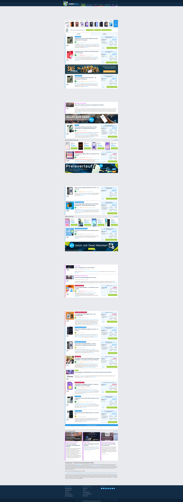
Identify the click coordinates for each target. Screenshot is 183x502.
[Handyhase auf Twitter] (107, 488)
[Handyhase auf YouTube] (112, 488)
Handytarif (95, 4)
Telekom (108, 472)
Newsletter (110, 1)
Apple (67, 472)
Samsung (103, 472)
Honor (81, 472)
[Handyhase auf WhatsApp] (105, 488)
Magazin (113, 4)
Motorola (87, 472)
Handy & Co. (101, 4)
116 (67, 160)
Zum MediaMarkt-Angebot (111, 62)
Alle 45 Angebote (103, 87)
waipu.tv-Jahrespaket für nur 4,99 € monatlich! (85, 267)
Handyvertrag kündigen (69, 495)
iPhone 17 (84, 490)
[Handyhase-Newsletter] (101, 488)
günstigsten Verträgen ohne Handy (96, 465)
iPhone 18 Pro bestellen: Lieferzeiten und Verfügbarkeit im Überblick (89, 105)
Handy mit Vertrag (89, 4)
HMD (79, 472)
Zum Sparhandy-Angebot (111, 47)
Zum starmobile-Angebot (111, 366)
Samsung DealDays (82, 375)
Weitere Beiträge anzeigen (91, 425)
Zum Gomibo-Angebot (112, 213)
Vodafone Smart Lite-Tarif (93, 420)
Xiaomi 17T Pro (85, 495)
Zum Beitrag (104, 213)
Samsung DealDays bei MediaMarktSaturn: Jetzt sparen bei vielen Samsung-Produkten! (93, 372)
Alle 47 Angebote (104, 422)
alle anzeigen (116, 139)
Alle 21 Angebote (103, 198)
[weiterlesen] (86, 47)
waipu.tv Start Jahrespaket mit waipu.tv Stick (91, 271)
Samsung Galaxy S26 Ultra (87, 493)
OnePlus (94, 472)
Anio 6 (97, 363)
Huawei (84, 472)
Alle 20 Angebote (103, 407)
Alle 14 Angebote (103, 321)
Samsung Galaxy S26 (86, 492)
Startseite (83, 4)
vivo (111, 472)
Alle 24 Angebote (103, 62)
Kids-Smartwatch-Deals (87, 367)
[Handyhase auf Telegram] (103, 488)
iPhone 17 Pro (85, 488)
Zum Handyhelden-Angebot (111, 391)
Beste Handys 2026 (68, 493)
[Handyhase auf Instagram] (110, 488)
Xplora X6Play (85, 363)
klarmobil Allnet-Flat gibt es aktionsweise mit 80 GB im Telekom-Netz (87, 319)
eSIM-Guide (67, 492)
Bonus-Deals (114, 1)
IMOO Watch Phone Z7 (92, 363)
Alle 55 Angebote (103, 48)
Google (76, 472)
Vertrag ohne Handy (68, 488)
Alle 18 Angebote (104, 136)
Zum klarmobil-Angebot (112, 321)
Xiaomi (113, 472)
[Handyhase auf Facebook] (108, 488)
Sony (106, 472)
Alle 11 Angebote (103, 367)
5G (112, 477)
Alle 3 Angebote (102, 239)
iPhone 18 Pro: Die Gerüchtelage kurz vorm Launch (85, 277)
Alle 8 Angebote (104, 161)
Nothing (91, 472)
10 (110, 427)
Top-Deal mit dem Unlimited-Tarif (86, 194)
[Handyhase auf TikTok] (114, 488)
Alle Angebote (73, 148)
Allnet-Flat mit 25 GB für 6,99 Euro (89, 292)
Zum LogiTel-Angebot (112, 136)
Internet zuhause (107, 4)
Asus (70, 472)
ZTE (115, 472)
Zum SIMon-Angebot (112, 161)
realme (100, 472)
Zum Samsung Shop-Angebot (111, 239)
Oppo (97, 472)
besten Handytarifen (78, 464)
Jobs (117, 1)
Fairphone (73, 472)
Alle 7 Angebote (102, 392)
